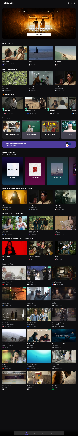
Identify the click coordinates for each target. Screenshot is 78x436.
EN (71, 3)
